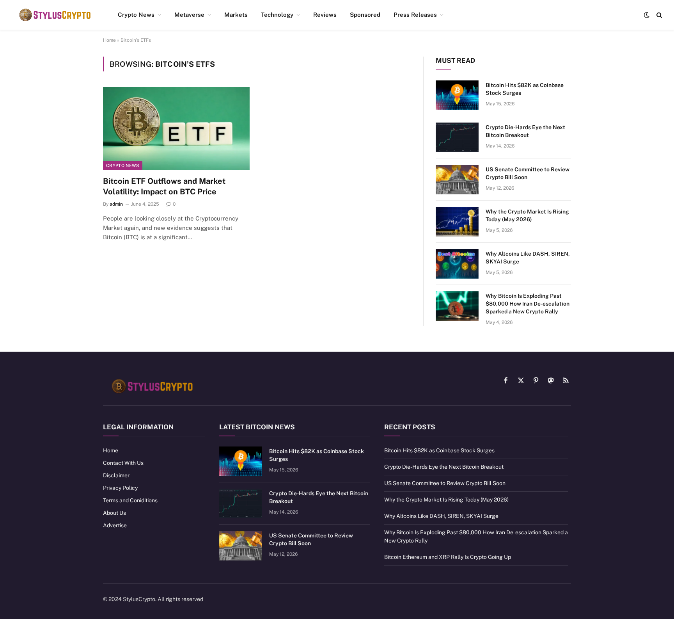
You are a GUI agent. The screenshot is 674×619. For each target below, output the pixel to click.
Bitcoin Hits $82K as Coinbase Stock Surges (525, 89)
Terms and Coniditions (130, 500)
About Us (114, 513)
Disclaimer (116, 475)
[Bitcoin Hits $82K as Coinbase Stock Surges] (457, 95)
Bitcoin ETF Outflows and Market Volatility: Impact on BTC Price (164, 186)
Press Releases (415, 14)
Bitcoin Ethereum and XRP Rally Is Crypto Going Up (447, 557)
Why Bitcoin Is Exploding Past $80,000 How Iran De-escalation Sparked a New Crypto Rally (527, 304)
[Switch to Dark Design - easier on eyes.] (646, 15)
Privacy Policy (120, 488)
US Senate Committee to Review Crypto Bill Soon (527, 173)
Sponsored (365, 14)
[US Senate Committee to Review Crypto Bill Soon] (457, 179)
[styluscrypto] (55, 14)
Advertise (115, 525)
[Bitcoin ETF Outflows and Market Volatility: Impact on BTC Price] (176, 128)
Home (109, 40)
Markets (236, 14)
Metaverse (189, 14)
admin (116, 204)
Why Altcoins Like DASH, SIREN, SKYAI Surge (528, 258)
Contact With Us (123, 463)
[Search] (658, 15)
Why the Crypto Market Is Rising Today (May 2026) (527, 215)
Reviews (325, 14)
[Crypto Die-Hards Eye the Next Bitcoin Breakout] (457, 137)
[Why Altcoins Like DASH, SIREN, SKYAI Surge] (457, 264)
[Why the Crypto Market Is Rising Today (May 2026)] (457, 222)
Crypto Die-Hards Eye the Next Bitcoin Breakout (525, 131)
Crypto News (136, 14)
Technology (277, 14)
